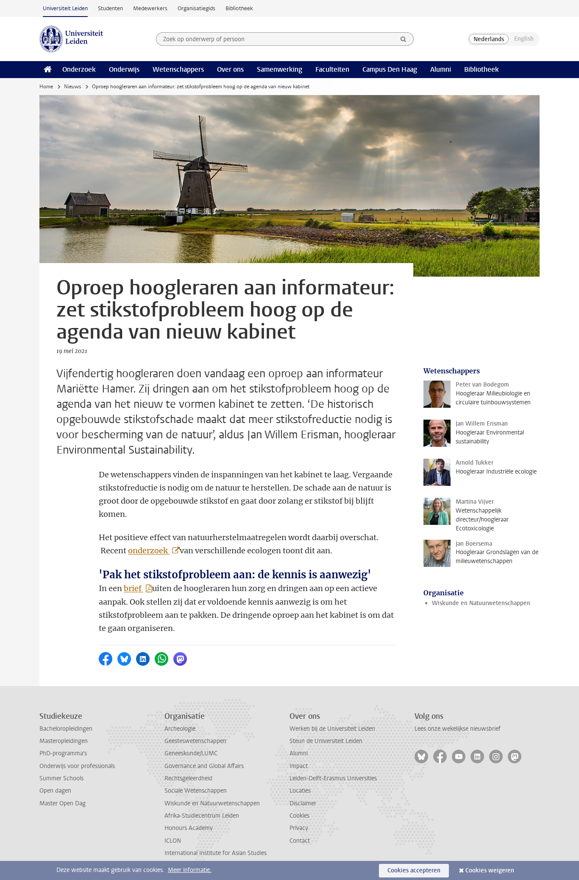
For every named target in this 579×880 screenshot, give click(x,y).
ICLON (172, 841)
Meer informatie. (190, 870)
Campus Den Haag (389, 69)
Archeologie (179, 729)
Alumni (440, 69)
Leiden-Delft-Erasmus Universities (333, 778)
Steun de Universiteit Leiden (326, 741)
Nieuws (72, 86)
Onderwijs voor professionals (77, 766)
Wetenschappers (178, 69)
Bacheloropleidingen (65, 729)
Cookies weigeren (489, 870)
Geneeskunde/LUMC (190, 753)
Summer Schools (61, 778)
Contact (300, 841)
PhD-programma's (63, 753)
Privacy (299, 828)
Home (46, 86)
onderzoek (149, 550)
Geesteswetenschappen (195, 741)
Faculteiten (332, 69)
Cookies (299, 816)
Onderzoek (79, 69)
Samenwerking (279, 69)
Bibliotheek (239, 8)
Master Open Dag (62, 803)
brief (133, 588)
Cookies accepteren (413, 870)
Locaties (300, 791)
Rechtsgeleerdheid (188, 778)
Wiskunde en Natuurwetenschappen (481, 603)
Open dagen (55, 791)
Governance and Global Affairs (204, 766)
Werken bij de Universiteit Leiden (332, 729)
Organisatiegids (196, 8)
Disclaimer (303, 803)
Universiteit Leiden (65, 8)
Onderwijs (124, 69)
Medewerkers (150, 8)
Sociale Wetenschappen (195, 791)
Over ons (230, 69)
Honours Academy (188, 828)
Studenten (110, 8)
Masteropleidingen (63, 741)
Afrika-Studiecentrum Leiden (201, 816)
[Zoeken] (403, 39)
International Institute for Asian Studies (215, 853)
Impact (299, 766)
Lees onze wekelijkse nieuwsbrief (458, 729)
